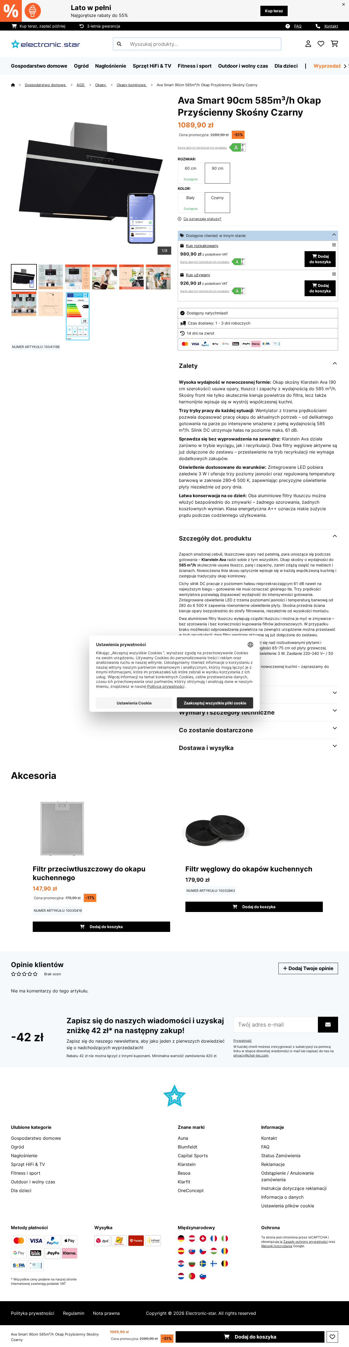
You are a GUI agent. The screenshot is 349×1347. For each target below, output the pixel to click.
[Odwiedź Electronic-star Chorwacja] (181, 1263)
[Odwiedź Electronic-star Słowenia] (203, 1276)
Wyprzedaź (327, 66)
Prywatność (242, 1041)
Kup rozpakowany (202, 245)
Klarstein (186, 1164)
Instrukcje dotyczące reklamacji (294, 1188)
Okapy (101, 85)
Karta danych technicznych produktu (202, 147)
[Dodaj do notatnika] (332, 1337)
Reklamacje (273, 1164)
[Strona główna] (18, 85)
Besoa (184, 1173)
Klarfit (184, 1181)
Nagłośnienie (24, 1155)
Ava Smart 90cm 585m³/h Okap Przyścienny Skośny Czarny (207, 85)
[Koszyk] (334, 44)
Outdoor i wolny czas (33, 1181)
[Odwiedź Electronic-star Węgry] (213, 1251)
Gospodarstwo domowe (46, 85)
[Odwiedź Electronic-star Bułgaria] (192, 1263)
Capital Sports (193, 1155)
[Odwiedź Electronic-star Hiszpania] (181, 1251)
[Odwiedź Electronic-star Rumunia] (224, 1251)
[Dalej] (345, 66)
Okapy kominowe (132, 85)
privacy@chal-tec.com (250, 1055)
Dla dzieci (21, 1190)
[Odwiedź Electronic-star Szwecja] (203, 1263)
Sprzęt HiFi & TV (28, 1164)
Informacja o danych (282, 1197)
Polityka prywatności (32, 1313)
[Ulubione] (321, 44)
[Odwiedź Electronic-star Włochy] (224, 1238)
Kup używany (198, 274)
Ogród (17, 1147)
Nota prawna (106, 1313)
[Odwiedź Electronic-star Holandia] (181, 1276)
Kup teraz (274, 10)
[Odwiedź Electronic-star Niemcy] (181, 1238)
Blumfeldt (187, 1147)
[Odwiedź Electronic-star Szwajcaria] (203, 1238)
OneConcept (191, 1190)
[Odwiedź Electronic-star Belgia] (224, 1263)
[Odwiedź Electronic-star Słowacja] (192, 1251)
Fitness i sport (25, 1173)
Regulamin (73, 1313)
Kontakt (331, 26)
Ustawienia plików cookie (287, 1205)
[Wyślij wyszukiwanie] (119, 44)
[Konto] (308, 44)
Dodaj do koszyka (255, 1337)
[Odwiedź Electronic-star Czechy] (203, 1251)
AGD (81, 85)
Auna (183, 1138)
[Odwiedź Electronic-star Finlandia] (213, 1263)
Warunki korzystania (276, 1246)
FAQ (298, 26)
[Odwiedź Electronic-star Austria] (192, 1238)
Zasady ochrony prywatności (305, 1242)
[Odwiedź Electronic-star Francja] (213, 1238)
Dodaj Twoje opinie (310, 968)
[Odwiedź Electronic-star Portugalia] (192, 1276)
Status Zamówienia (280, 1155)
